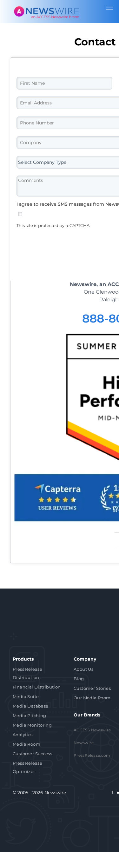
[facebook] (112, 793)
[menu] (109, 8)
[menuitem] (38, 674)
